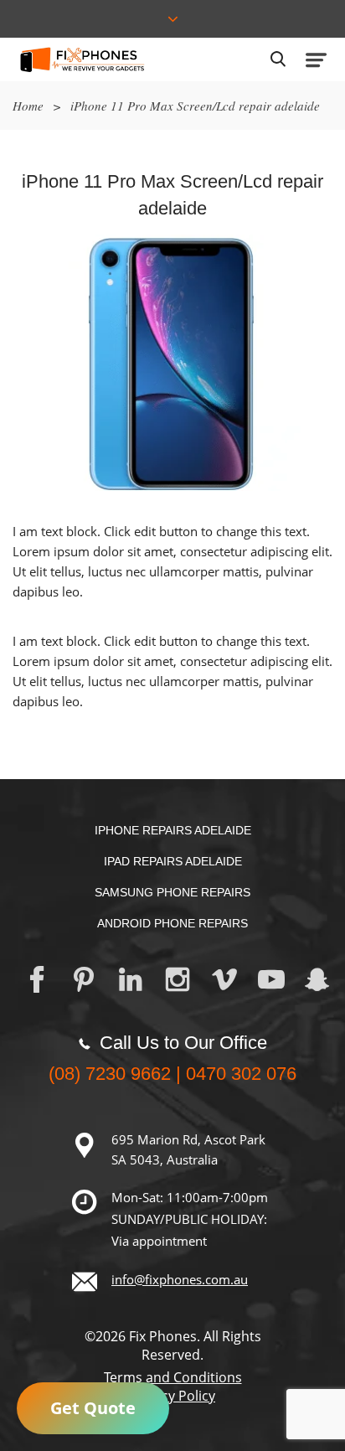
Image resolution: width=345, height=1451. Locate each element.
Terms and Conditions (173, 1377)
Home (28, 105)
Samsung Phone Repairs (172, 892)
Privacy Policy (172, 1395)
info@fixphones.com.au (179, 1279)
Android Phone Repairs (172, 923)
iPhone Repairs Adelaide (173, 830)
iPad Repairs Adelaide (173, 861)
